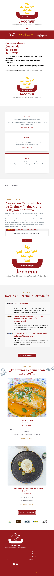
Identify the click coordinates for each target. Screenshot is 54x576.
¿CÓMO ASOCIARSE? (31, 229)
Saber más (27, 240)
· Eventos (7, 556)
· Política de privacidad (33, 554)
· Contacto (30, 559)
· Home (6, 551)
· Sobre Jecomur (8, 554)
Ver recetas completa (27, 504)
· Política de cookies (32, 556)
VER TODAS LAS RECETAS (27, 512)
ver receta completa (27, 438)
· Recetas (7, 559)
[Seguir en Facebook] (14, 564)
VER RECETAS (27, 169)
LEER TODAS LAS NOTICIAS (27, 355)
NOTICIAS (27, 137)
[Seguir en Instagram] (17, 564)
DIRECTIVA (10, 229)
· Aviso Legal (31, 551)
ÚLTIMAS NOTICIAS (27, 147)
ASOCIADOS (20, 229)
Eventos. (27, 116)
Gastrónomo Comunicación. (32, 573)
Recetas (27, 158)
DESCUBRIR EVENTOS (27, 127)
